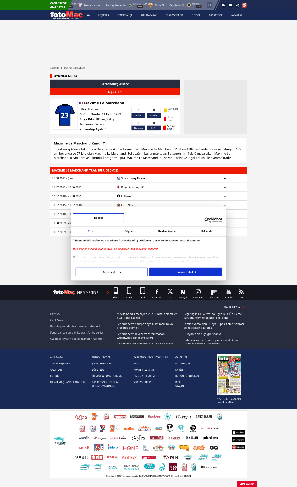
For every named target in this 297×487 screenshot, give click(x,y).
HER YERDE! (88, 292)
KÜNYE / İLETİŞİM (144, 369)
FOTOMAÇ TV (182, 363)
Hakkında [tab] (206, 231)
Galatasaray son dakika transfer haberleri (77, 339)
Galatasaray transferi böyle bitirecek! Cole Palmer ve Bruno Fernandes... (211, 342)
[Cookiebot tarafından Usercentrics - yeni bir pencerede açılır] (207, 219)
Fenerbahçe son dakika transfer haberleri (77, 332)
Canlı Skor (56, 320)
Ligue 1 (114, 92)
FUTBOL (54, 375)
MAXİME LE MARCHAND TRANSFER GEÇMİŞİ (85, 170)
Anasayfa (54, 67)
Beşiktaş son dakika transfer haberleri (75, 326)
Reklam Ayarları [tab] (167, 231)
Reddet (98, 217)
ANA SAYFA (56, 357)
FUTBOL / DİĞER (101, 357)
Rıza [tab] (90, 231)
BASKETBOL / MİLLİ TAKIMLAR (151, 357)
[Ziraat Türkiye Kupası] (244, 5)
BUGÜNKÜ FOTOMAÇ (187, 375)
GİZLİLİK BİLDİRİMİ (145, 375)
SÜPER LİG (98, 369)
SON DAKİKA (247, 483)
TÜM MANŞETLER (60, 363)
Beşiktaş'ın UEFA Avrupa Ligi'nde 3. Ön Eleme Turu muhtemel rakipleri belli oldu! (213, 316)
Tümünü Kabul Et (185, 272)
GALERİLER (181, 357)
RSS (136, 363)
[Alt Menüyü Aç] (88, 15)
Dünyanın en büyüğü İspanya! (203, 334)
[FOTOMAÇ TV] (223, 5)
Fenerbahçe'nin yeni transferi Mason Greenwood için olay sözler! (141, 336)
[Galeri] (230, 5)
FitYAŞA (55, 314)
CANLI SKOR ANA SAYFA (58, 5)
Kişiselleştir (109, 272)
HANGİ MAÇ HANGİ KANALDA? (67, 382)
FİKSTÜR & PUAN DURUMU (107, 375)
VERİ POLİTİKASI (143, 382)
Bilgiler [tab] (129, 231)
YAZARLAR (56, 369)
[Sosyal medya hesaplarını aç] (237, 5)
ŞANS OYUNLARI (101, 363)
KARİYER (180, 369)
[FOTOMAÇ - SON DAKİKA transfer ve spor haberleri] (66, 15)
